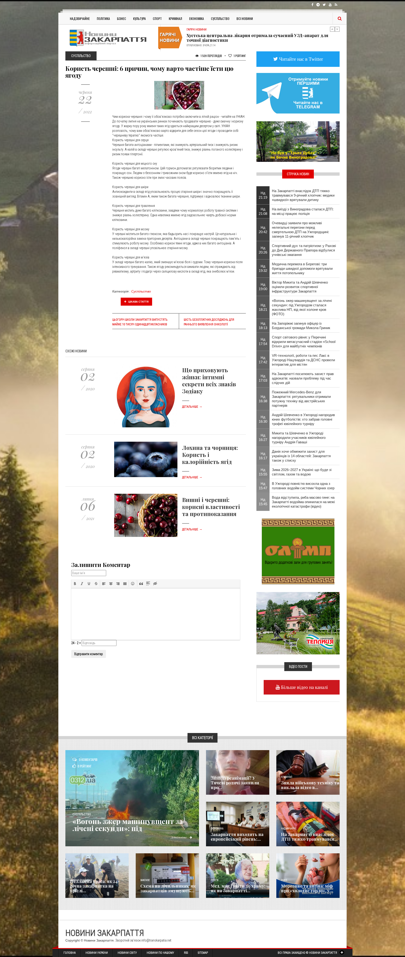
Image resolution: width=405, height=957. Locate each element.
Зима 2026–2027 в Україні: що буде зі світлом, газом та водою (301, 472)
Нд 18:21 (263, 307)
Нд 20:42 (263, 229)
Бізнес (121, 18)
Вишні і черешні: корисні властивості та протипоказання (211, 506)
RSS (186, 952)
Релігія (214, 880)
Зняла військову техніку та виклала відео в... (310, 785)
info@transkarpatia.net (156, 940)
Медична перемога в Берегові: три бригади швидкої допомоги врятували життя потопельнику (302, 268)
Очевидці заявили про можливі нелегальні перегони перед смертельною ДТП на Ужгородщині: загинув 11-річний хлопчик (300, 229)
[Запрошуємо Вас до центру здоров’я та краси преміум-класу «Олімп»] (298, 551)
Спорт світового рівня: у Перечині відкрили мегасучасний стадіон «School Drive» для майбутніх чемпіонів (303, 341)
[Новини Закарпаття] (111, 38)
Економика (217, 828)
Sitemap (203, 952)
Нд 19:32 (263, 268)
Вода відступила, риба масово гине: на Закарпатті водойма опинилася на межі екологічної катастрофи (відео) (303, 501)
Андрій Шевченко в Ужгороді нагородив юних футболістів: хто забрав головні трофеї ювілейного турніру (303, 419)
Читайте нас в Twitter (300, 59)
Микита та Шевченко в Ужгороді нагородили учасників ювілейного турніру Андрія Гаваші (299, 437)
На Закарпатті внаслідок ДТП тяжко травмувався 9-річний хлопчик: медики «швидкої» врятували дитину (303, 195)
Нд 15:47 (263, 486)
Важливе (145, 880)
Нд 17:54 (263, 341)
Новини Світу (127, 952)
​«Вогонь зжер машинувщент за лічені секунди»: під (127, 824)
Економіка (196, 18)
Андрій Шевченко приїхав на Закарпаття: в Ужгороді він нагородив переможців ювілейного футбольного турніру (258, 38)
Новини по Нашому (160, 952)
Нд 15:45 (263, 501)
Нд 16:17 (263, 456)
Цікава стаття (138, 301)
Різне (284, 880)
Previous (332, 29)
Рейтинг (240, 56)
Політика (103, 18)
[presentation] (75, 583)
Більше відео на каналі (304, 687)
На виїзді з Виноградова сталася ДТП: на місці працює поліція (303, 211)
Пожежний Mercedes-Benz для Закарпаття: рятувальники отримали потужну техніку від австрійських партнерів (301, 398)
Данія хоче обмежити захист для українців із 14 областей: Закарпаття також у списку (301, 455)
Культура (139, 18)
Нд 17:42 (263, 360)
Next (337, 29)
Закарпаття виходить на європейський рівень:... (237, 837)
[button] (75, 583)
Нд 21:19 (263, 195)
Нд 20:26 (263, 250)
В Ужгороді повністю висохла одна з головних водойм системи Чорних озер (303, 486)
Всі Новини (244, 18)
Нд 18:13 (263, 325)
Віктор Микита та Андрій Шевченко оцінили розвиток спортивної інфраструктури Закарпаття (300, 286)
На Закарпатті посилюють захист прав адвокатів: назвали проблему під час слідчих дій (303, 378)
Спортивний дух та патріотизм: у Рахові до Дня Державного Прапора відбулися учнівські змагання (304, 250)
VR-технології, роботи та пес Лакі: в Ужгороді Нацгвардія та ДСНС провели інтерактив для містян (303, 359)
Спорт (157, 18)
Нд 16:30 (263, 419)
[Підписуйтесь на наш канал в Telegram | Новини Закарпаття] (298, 93)
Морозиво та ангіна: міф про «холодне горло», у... (307, 888)
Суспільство (220, 18)
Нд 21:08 (263, 211)
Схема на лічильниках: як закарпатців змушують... (168, 888)
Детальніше (192, 406)
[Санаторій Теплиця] (298, 623)
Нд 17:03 (263, 378)
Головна (70, 952)
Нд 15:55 (263, 472)
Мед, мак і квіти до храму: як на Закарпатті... (238, 888)
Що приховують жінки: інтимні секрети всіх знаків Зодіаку (209, 380)
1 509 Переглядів (211, 56)
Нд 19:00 (263, 286)
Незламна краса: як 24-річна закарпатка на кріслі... (95, 885)
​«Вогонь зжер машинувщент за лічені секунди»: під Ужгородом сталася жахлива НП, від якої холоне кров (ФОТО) (302, 307)
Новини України (97, 952)
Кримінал (175, 18)
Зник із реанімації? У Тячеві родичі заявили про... (235, 782)
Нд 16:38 (263, 399)
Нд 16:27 (263, 437)
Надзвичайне (80, 18)
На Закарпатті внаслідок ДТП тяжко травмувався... (309, 837)
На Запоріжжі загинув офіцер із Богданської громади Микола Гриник (301, 325)
